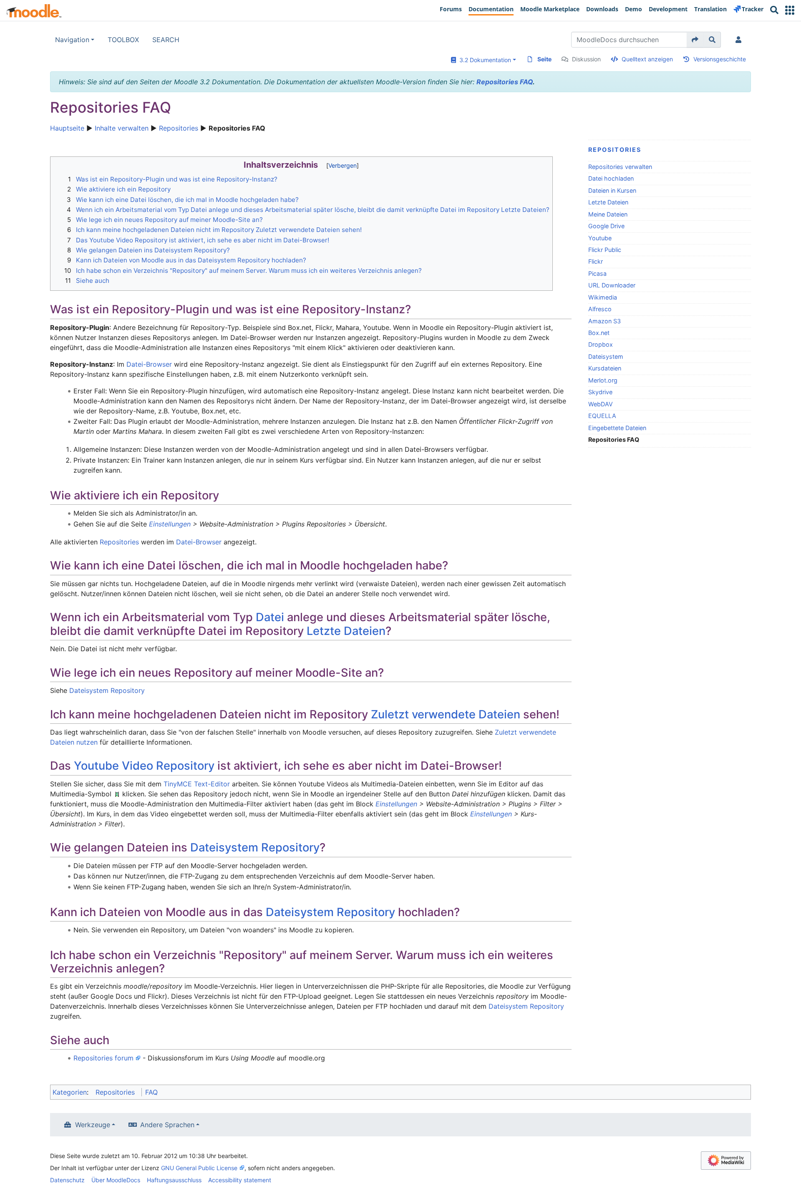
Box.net (599, 332)
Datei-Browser (149, 364)
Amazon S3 (604, 321)
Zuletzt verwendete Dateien (445, 714)
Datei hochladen (611, 178)
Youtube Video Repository (144, 766)
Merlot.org (602, 380)
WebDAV (600, 404)
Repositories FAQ (504, 82)
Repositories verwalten (620, 166)
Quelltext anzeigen (647, 59)
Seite (544, 59)
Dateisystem (605, 356)
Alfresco (600, 308)
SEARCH (165, 39)
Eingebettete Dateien (617, 427)
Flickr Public (604, 249)
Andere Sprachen (167, 1125)
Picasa (597, 273)
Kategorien (70, 1092)
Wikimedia (602, 297)
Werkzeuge (92, 1125)
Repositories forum (103, 1058)
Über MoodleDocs (115, 1179)
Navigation (72, 39)
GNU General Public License (199, 1167)
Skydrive (600, 391)
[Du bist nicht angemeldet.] (740, 39)
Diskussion (586, 59)
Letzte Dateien (608, 202)
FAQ (151, 1092)
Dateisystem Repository (107, 690)
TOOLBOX (123, 39)
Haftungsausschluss (174, 1179)
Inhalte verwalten (122, 128)
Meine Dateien (607, 214)
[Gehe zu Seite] (695, 40)
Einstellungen (170, 524)
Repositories (178, 128)
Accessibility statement (239, 1179)
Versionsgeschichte (719, 59)
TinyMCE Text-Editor (197, 784)
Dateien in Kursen (612, 190)
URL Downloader (611, 285)
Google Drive (606, 225)
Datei (270, 617)
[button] (790, 10)
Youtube (600, 238)
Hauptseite (67, 128)
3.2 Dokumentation (483, 59)
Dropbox (600, 344)
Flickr (595, 261)
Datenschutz (67, 1179)
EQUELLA (602, 415)
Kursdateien (604, 368)
